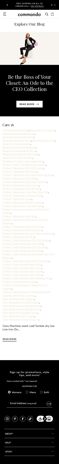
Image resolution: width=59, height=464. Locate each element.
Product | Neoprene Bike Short (20, 171)
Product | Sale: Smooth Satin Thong (22, 274)
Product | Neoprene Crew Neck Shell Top (25, 192)
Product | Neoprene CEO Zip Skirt (21, 188)
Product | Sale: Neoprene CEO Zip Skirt (25, 247)
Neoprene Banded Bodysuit (18, 136)
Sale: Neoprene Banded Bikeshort (22, 305)
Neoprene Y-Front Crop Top (18, 161)
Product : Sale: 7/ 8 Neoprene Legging (24, 164)
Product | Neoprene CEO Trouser (21, 185)
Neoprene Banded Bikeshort (19, 133)
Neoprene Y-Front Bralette (18, 157)
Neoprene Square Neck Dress (19, 150)
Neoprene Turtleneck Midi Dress (21, 154)
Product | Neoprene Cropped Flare (22, 195)
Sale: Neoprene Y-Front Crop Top (21, 319)
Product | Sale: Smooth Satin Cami (22, 267)
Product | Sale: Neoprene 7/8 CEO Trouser (26, 240)
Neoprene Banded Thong (17, 140)
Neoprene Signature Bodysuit (19, 147)
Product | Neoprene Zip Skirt (19, 236)
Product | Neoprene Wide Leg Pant (22, 229)
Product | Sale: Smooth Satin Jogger (23, 271)
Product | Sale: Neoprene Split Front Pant (26, 260)
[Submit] (49, 404)
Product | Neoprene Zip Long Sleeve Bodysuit (28, 233)
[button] (7, 5)
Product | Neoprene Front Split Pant (23, 205)
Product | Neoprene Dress (17, 198)
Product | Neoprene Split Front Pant (23, 226)
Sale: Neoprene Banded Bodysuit (21, 309)
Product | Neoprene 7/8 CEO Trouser (23, 168)
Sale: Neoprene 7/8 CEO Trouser (21, 302)
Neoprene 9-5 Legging (42, 130)
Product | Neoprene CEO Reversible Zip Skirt (28, 174)
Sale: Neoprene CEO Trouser (19, 316)
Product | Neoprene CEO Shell (20, 178)
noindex (39, 161)
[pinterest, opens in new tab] (15, 419)
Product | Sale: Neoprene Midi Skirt (22, 250)
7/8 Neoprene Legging (15, 130)
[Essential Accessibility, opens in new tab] (45, 418)
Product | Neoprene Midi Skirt (19, 216)
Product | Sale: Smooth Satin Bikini (22, 264)
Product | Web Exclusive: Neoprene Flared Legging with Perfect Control (26, 293)
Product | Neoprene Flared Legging (23, 202)
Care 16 (8, 124)
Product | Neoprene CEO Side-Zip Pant (25, 181)
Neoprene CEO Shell (43, 140)
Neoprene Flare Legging (17, 143)
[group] (29, 5)
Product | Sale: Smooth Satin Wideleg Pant (27, 278)
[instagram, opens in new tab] (7, 419)
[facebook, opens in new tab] (22, 419)
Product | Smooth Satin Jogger (20, 281)
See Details (37, 6)
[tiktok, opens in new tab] (30, 419)
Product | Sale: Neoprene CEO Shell (23, 243)
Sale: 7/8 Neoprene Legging (19, 298)
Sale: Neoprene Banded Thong (20, 312)
